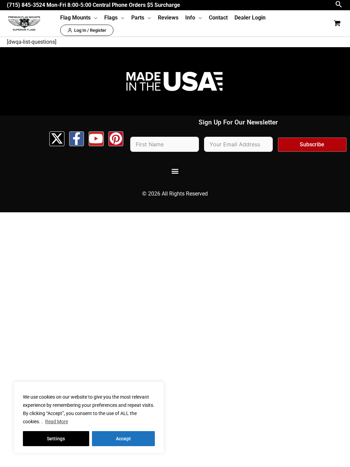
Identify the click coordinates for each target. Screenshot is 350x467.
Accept (123, 438)
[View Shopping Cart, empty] (337, 23)
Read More (56, 421)
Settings (56, 438)
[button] (339, 5)
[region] (89, 417)
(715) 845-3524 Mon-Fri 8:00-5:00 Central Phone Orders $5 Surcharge (93, 5)
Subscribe (312, 144)
